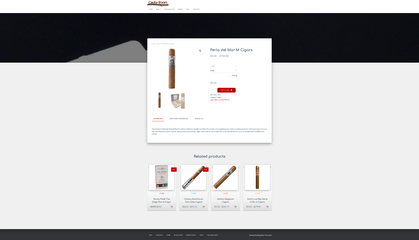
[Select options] (203, 207)
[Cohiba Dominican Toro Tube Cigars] (193, 177)
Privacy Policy (191, 235)
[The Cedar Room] (158, 4)
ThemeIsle (268, 235)
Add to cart (225, 90)
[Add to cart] (172, 207)
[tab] (160, 118)
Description (158, 119)
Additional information (179, 119)
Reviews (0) (199, 119)
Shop (158, 9)
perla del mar (225, 100)
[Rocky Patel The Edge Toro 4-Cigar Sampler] (161, 177)
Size (213, 66)
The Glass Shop (169, 9)
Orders (180, 9)
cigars (216, 100)
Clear (233, 75)
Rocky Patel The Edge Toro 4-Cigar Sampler (161, 202)
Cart (188, 9)
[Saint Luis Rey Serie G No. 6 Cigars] (257, 177)
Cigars (158, 44)
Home (151, 9)
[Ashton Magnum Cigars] (225, 177)
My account (178, 235)
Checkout (196, 9)
